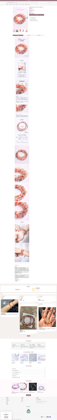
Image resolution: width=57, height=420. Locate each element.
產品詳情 (18, 35)
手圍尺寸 (7, 401)
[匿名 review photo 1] (47, 317)
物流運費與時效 (7, 400)
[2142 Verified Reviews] (28, 413)
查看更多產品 (28, 395)
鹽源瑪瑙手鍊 (3, 296)
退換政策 (39, 35)
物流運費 (28, 35)
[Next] (27, 17)
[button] (7, 4)
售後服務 (7, 403)
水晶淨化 (7, 404)
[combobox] (26, 2)
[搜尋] (36, 2)
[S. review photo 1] (9, 305)
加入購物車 (36, 14)
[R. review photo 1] (28, 318)
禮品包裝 (7, 402)
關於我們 (22, 400)
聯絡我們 (22, 401)
